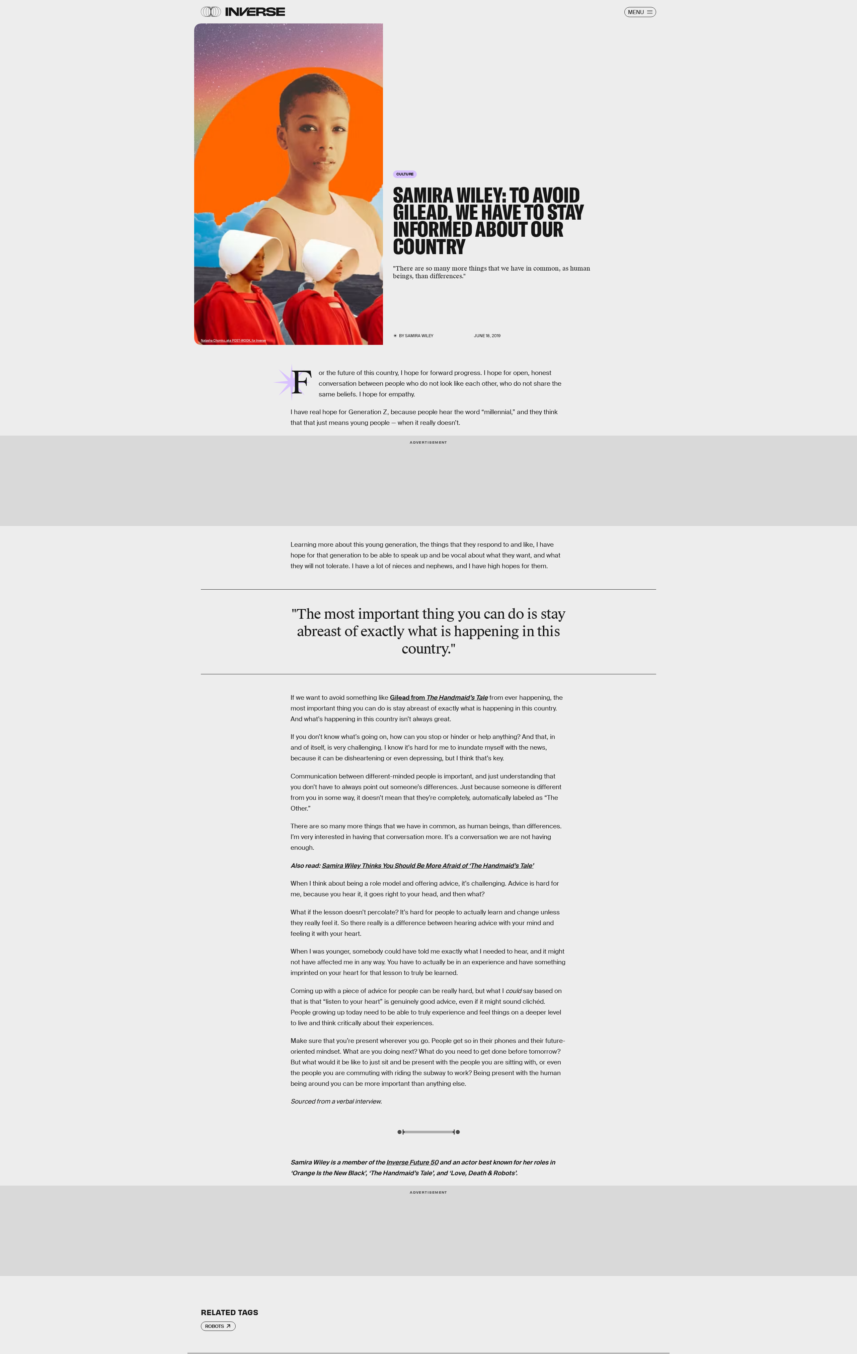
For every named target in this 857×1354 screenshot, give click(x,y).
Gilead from (439, 697)
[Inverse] (255, 11)
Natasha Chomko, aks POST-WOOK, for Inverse (233, 340)
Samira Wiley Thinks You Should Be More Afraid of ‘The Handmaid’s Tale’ (428, 865)
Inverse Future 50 (412, 1162)
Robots (214, 1326)
